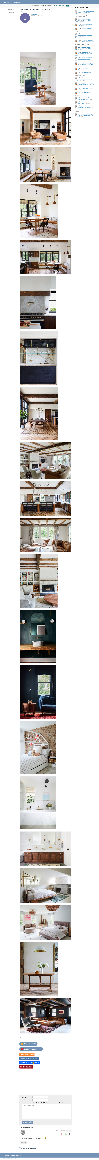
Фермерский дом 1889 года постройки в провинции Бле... (84, 54)
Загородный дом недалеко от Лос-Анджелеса (85, 93)
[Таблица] (52, 1102)
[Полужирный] (28, 1102)
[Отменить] (23, 1102)
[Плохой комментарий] (61, 1134)
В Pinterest (27, 1067)
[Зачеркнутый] (33, 1102)
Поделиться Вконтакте (29, 1059)
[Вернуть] (25, 1102)
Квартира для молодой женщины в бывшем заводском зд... (84, 84)
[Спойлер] (57, 1102)
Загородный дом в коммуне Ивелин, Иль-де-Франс (83, 20)
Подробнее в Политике (59, 5)
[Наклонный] (31, 1102)
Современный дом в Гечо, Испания (85, 98)
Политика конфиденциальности (13, 1155)
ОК (67, 5)
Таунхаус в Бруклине (87, 28)
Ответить (23, 1142)
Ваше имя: (24, 1097)
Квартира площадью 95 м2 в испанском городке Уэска (86, 63)
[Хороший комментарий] (66, 1134)
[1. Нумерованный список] (38, 1102)
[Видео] (49, 1102)
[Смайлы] (62, 1102)
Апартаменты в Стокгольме (83, 102)
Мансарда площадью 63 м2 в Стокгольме (86, 89)
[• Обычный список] (36, 1102)
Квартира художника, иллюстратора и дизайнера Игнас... (83, 35)
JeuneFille (34, 14)
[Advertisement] (84, 144)
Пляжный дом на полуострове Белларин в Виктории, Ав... (82, 48)
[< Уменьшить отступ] (41, 1102)
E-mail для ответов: (26, 1099)
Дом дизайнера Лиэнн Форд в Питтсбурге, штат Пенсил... (84, 12)
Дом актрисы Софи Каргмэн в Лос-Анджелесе (84, 106)
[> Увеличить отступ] (44, 1102)
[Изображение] (46, 1102)
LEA (79, 19)
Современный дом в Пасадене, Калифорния (85, 58)
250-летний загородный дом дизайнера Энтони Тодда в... (84, 115)
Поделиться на (29, 1063)
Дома (21, 11)
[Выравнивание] (59, 1102)
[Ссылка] (54, 1102)
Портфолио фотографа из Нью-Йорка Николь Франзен (86, 41)
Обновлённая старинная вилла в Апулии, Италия (83, 79)
